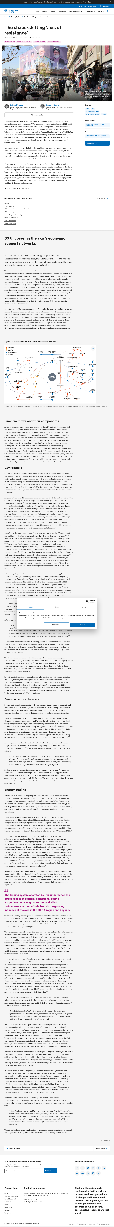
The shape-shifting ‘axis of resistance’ (36, 17)
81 (57, 1086)
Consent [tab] (30, 607)
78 (15, 1037)
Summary (7, 203)
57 (69, 737)
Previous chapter (14, 1148)
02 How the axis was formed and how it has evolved (20, 209)
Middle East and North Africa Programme (95, 124)
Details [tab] (57, 607)
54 (31, 671)
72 (32, 983)
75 (71, 1002)
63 (29, 830)
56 (55, 726)
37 (59, 292)
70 (67, 964)
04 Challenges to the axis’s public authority (17, 215)
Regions (18, 17)
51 (69, 636)
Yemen (104, 114)
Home (6, 17)
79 (47, 1043)
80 (12, 1062)
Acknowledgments (10, 223)
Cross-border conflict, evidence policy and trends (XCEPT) (96, 136)
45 (70, 554)
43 (55, 527)
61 (14, 783)
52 (22, 652)
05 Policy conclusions (11, 218)
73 (47, 991)
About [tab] (84, 607)
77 (42, 1029)
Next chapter (101, 1148)
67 (55, 939)
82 (16, 1124)
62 (45, 806)
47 (62, 587)
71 (66, 972)
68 (45, 945)
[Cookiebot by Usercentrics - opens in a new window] (87, 601)
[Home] (11, 11)
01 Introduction (9, 206)
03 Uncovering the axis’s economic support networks (20, 212)
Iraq (93, 108)
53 (33, 663)
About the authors (10, 220)
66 (45, 865)
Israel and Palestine (92, 111)
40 (58, 486)
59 (59, 764)
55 (39, 692)
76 (48, 1018)
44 (66, 535)
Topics (13, 17)
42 (39, 522)
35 (71, 273)
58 (26, 748)
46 (14, 568)
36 (33, 281)
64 (71, 830)
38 (21, 298)
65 (19, 860)
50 (14, 614)
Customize (55, 624)
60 (32, 777)
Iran (87, 108)
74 (31, 999)
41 (23, 503)
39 (28, 303)
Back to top (104, 1141)
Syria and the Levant (92, 114)
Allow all (82, 624)
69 (27, 953)
